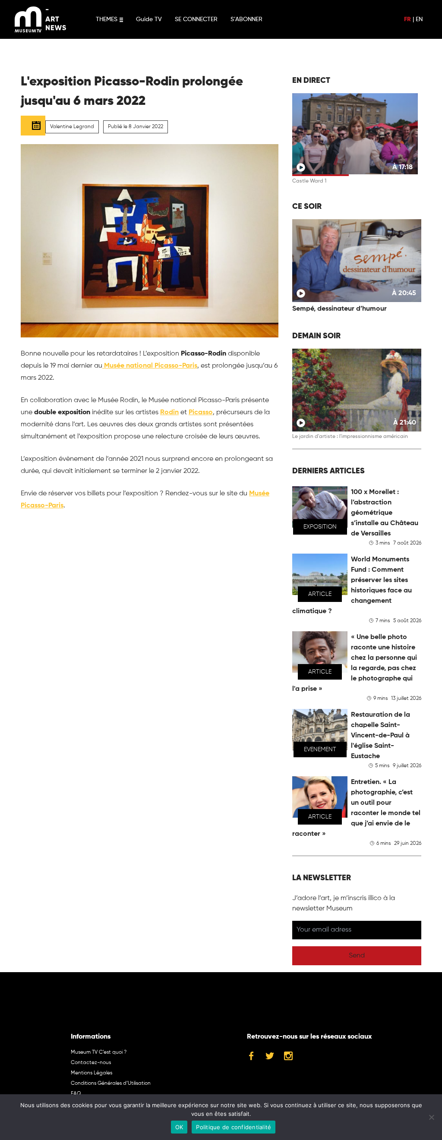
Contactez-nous (91, 1062)
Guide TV (149, 19)
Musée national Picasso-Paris (149, 365)
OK (179, 1127)
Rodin (169, 412)
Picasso (201, 412)
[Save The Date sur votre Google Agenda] (33, 125)
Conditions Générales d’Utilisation (111, 1083)
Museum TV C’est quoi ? (98, 1052)
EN (419, 19)
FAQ (76, 1093)
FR (407, 19)
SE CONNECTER (196, 19)
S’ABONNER (246, 19)
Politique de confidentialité (233, 1127)
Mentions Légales (91, 1073)
